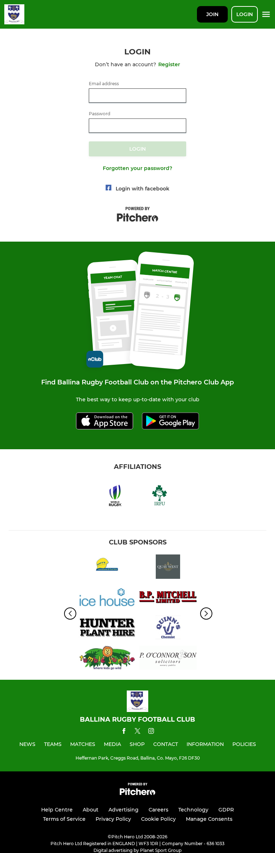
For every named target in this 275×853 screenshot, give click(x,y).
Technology (193, 809)
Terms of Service (64, 819)
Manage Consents (209, 819)
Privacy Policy (113, 819)
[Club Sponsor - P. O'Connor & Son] (168, 659)
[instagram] (151, 732)
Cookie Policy (158, 819)
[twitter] (137, 732)
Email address (104, 83)
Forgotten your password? (137, 168)
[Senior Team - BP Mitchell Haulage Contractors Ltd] (168, 598)
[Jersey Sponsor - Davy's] (107, 567)
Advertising (123, 809)
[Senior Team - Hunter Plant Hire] (107, 628)
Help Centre (57, 809)
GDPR (226, 809)
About (90, 809)
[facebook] (123, 732)
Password (99, 113)
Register (169, 64)
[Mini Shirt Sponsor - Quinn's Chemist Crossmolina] (168, 628)
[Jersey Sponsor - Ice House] (107, 598)
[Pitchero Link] (137, 793)
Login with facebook (142, 188)
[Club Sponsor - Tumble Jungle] (107, 659)
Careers (158, 809)
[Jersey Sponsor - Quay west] (168, 567)
